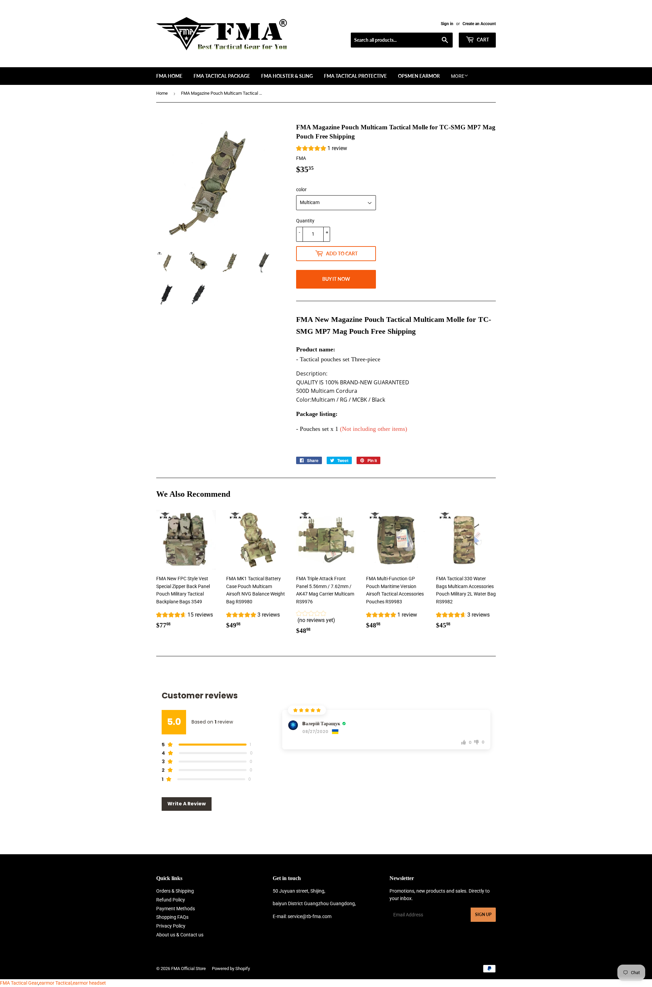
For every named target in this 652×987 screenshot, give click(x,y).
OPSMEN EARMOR (419, 76)
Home (162, 93)
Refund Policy (170, 899)
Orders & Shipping (175, 891)
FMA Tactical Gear (19, 983)
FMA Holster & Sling (287, 76)
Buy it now (336, 279)
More (457, 76)
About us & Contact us (179, 934)
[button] (321, 149)
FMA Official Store (188, 968)
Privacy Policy (170, 926)
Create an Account (479, 23)
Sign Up (483, 914)
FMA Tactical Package (222, 76)
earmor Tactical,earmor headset (72, 983)
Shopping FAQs (172, 917)
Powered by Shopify (231, 968)
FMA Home (169, 76)
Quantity (305, 220)
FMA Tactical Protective (355, 76)
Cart (482, 39)
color (301, 189)
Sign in (447, 23)
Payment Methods (175, 908)
